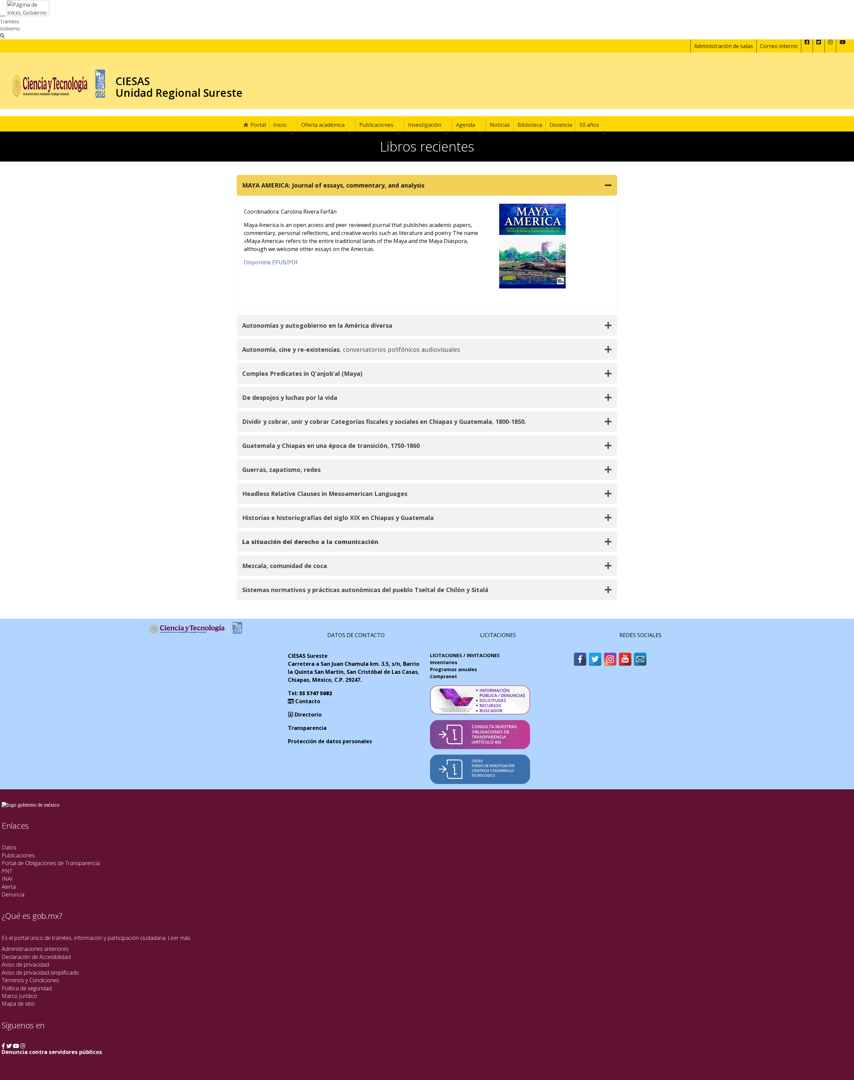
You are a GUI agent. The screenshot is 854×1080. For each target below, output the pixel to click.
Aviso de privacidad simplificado (40, 972)
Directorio (307, 714)
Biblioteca (529, 124)
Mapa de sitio (18, 1003)
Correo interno (779, 46)
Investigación (424, 124)
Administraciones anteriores (35, 949)
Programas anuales (453, 669)
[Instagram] (610, 659)
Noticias (500, 124)
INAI (7, 878)
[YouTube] (625, 659)
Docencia (560, 124)
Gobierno (10, 28)
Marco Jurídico (19, 996)
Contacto (307, 701)
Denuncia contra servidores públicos (52, 1052)
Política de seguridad (27, 988)
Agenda (465, 124)
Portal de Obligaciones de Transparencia (51, 863)
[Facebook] (580, 659)
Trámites (9, 21)
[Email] (640, 659)
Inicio (280, 124)
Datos (9, 847)
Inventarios (443, 662)
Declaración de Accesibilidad (36, 957)
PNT (7, 871)
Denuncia (13, 894)
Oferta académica (323, 124)
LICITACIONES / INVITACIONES (465, 655)
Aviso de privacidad (25, 964)
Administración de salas (723, 46)
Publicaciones (376, 124)
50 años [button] (589, 124)
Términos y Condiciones (30, 980)
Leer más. (179, 937)
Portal (258, 124)
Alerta (9, 886)
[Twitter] (595, 659)
